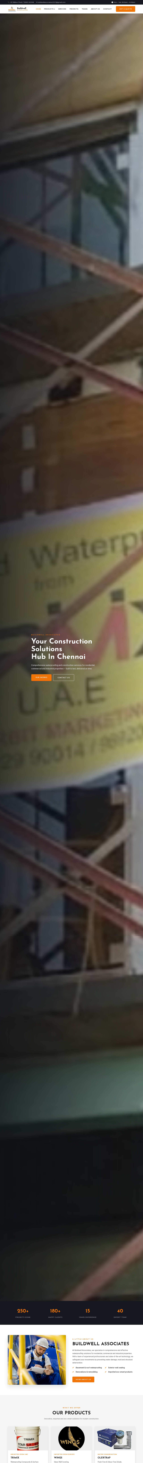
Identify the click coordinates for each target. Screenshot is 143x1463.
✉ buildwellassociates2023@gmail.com (50, 2)
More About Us (83, 1379)
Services (62, 9)
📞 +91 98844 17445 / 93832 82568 (21, 2)
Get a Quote (125, 9)
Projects (74, 9)
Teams (85, 9)
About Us (95, 9)
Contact (107, 9)
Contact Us (64, 677)
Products (49, 9)
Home (38, 9)
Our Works (41, 677)
